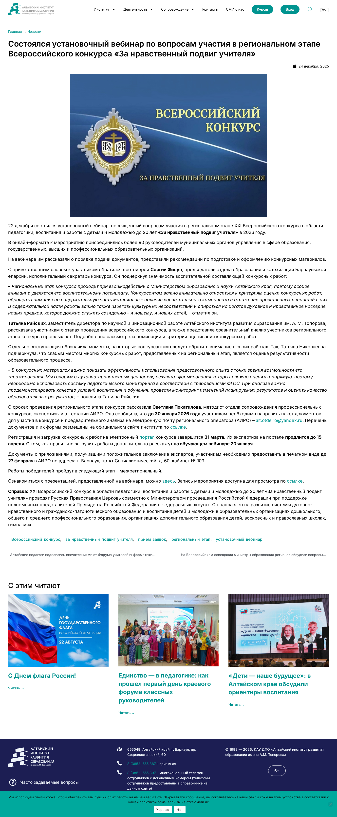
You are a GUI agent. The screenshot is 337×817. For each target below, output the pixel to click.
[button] (277, 770)
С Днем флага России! (42, 675)
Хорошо (162, 810)
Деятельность (135, 9)
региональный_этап (190, 539)
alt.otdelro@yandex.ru (279, 420)
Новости (34, 32)
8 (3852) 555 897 (141, 773)
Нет (180, 810)
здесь (168, 481)
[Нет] (330, 804)
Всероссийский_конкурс (35, 539)
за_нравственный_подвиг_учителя (99, 539)
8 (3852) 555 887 (141, 764)
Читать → (16, 688)
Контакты (210, 9)
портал (146, 437)
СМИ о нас (235, 9)
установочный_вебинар (239, 539)
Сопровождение (174, 9)
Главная (15, 32)
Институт (102, 9)
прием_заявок (152, 539)
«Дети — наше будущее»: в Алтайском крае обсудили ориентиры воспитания (269, 684)
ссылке (178, 427)
